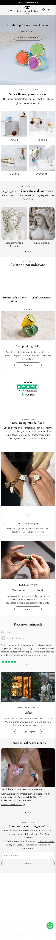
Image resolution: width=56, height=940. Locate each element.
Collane (14, 173)
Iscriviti (28, 863)
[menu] (5, 10)
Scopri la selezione (28, 37)
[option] (14, 227)
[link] (28, 479)
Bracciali (41, 139)
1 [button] (25, 251)
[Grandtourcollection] (14, 124)
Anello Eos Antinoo (41, 297)
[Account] (43, 10)
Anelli (14, 139)
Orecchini (42, 173)
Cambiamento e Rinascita (14, 244)
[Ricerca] (11, 10)
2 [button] (28, 251)
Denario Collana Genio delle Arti (14, 299)
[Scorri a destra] (51, 522)
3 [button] (30, 251)
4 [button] (31, 309)
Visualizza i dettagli (11, 804)
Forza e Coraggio (42, 243)
